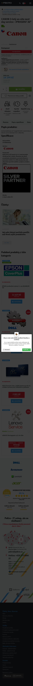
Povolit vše (25, 349)
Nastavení (7, 349)
